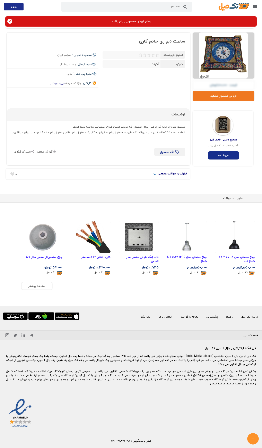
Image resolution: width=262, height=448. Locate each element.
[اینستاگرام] (7, 336)
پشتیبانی (212, 316)
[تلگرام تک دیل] (31, 336)
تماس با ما (165, 316)
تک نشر (145, 316)
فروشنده (223, 155)
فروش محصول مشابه (223, 95)
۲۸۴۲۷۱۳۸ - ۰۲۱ (120, 440)
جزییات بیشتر (57, 83)
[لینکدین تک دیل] (23, 336)
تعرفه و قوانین (189, 316)
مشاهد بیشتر (36, 286)
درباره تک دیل (249, 316)
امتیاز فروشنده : (172, 54)
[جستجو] (185, 8)
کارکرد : (178, 64)
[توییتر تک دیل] (15, 336)
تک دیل (243, 272)
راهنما (229, 316)
